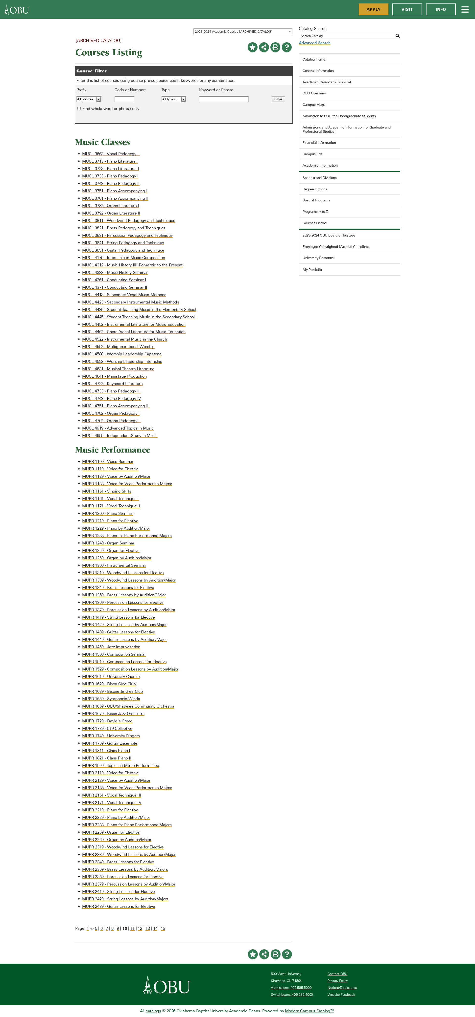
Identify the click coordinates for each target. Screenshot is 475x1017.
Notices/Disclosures (342, 988)
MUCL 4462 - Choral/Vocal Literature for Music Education (133, 331)
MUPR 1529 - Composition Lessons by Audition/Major (130, 669)
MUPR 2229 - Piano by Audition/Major (116, 817)
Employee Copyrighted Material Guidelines (336, 247)
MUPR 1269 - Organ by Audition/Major (116, 558)
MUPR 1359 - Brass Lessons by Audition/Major (124, 595)
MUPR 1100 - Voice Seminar (107, 461)
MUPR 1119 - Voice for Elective (110, 469)
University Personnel (319, 258)
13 (147, 928)
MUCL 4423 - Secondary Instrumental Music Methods (130, 302)
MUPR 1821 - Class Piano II (106, 758)
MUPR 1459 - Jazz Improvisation (111, 647)
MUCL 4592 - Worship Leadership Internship (122, 361)
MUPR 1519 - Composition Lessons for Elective (124, 661)
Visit (407, 9)
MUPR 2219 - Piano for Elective (110, 810)
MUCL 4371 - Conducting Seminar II (114, 287)
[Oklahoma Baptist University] (167, 984)
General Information (318, 71)
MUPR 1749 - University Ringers (111, 736)
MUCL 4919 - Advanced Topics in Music (118, 428)
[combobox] (242, 31)
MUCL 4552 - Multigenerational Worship (118, 346)
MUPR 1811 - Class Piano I (106, 750)
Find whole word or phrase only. (111, 108)
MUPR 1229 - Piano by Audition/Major (116, 528)
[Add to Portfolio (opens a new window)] (253, 47)
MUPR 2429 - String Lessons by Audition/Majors (125, 899)
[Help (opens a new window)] (287, 47)
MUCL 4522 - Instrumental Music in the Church (124, 339)
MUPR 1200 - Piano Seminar (107, 513)
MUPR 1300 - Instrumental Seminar (114, 565)
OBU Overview (314, 93)
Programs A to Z (315, 212)
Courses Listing (315, 223)
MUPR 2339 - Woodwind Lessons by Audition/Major (129, 854)
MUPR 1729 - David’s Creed (107, 721)
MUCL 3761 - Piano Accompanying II (115, 198)
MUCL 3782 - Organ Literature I (110, 205)
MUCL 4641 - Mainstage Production (114, 376)
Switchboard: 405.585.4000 (292, 995)
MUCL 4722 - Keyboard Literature (112, 383)
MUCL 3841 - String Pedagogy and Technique (123, 242)
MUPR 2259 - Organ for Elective (111, 832)
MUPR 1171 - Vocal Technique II (111, 506)
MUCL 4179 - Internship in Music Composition (123, 257)
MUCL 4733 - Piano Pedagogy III (111, 391)
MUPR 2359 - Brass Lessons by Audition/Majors (125, 869)
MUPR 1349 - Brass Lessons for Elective (118, 587)
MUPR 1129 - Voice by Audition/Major (116, 476)
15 (163, 928)
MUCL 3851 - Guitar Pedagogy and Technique (123, 250)
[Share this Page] (264, 47)
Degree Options (315, 189)
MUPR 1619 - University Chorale (111, 676)
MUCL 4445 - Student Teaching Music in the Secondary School (138, 317)
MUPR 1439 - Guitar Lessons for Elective (118, 632)
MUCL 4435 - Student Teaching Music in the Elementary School (139, 309)
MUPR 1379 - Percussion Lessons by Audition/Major (128, 609)
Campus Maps (314, 105)
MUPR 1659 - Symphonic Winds (111, 698)
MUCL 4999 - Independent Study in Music (120, 435)
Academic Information (320, 165)
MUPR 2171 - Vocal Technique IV (112, 802)
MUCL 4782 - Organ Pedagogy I (111, 413)
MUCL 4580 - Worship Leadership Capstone (121, 354)
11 (132, 928)
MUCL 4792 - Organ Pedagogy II (111, 420)
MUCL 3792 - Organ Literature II (111, 213)
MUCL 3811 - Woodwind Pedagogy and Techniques (128, 220)
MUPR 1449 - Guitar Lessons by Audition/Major (124, 639)
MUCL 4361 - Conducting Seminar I (114, 280)
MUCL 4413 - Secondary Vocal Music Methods (124, 294)
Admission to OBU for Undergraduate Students (339, 116)
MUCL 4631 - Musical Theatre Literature (118, 369)
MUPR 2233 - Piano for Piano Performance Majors (127, 824)
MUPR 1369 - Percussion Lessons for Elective (122, 602)
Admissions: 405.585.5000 (291, 988)
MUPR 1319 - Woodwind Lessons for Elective (123, 572)
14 (155, 928)
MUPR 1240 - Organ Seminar (108, 543)
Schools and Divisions (320, 178)
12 (140, 928)
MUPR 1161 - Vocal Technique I (110, 498)
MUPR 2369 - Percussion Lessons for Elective (122, 876)
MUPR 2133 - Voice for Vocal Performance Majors (127, 787)
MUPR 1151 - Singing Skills (106, 491)
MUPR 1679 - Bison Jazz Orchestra (113, 713)
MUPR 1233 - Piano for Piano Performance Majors (127, 535)
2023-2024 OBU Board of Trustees (329, 235)
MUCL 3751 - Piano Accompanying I (114, 191)
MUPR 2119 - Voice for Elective (110, 773)
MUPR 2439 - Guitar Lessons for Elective (118, 906)
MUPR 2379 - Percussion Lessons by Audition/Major (128, 884)
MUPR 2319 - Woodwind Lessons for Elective (123, 847)
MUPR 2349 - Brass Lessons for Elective (118, 862)
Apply (374, 9)
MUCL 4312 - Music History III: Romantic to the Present (132, 265)
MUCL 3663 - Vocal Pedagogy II (111, 153)
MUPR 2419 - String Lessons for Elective (118, 891)
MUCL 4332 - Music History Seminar (115, 272)
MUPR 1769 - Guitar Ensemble (109, 743)
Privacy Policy (338, 981)
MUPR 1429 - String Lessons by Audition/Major (124, 624)
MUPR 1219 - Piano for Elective (110, 521)
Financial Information (319, 143)
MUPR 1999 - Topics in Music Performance (120, 765)
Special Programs (316, 200)
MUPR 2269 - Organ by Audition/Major (116, 839)
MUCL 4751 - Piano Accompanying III (116, 406)
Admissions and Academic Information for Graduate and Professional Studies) (347, 129)
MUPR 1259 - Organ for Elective (111, 550)
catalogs (153, 1011)
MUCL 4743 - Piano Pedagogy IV (111, 398)
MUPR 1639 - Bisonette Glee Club (112, 691)
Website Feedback (341, 995)
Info (441, 9)
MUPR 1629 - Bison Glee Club (109, 684)
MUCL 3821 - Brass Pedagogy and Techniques (123, 228)
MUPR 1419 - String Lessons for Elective (118, 617)
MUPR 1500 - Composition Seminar (114, 654)
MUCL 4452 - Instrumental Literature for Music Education (133, 324)
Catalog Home (314, 59)
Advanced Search (315, 43)
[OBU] (16, 9)
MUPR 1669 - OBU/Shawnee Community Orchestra (128, 706)
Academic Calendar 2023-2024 (327, 82)
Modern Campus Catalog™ (309, 1011)
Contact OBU (337, 974)
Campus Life (312, 154)
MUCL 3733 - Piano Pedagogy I (110, 176)
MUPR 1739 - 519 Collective (107, 728)
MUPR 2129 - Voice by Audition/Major (116, 780)
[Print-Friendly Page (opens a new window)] (275, 47)
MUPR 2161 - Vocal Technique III (111, 795)
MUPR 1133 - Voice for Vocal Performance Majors (127, 483)
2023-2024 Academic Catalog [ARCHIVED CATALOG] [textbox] (233, 31)
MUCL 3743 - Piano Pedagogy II (111, 183)
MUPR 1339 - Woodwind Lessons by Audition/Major (129, 580)
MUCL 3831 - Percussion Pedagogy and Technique (127, 235)
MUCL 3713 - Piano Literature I (110, 161)
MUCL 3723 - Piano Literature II (110, 168)
